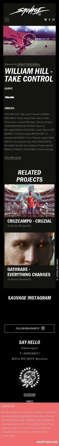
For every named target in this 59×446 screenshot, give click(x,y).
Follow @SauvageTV (28, 328)
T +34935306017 (29, 354)
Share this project (57, 268)
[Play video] (29, 41)
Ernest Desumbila (28, 64)
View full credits (13, 157)
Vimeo (29, 401)
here (12, 435)
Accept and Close (47, 442)
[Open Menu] (6, 20)
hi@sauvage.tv (29, 348)
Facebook (30, 394)
